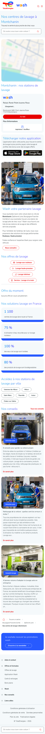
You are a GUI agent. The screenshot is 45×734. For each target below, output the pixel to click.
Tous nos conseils (37, 409)
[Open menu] (42, 6)
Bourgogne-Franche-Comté (11, 623)
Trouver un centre (14, 619)
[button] (38, 6)
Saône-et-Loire (28, 623)
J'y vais (22, 117)
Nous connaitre (11, 248)
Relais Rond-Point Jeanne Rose (16, 102)
